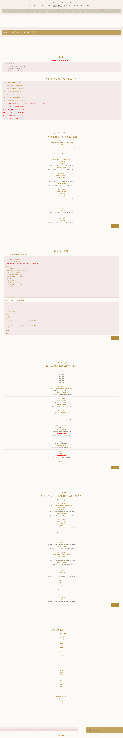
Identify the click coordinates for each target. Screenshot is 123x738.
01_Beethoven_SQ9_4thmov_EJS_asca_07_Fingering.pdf (61, 149)
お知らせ (23, 11)
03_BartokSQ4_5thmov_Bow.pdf (61, 415)
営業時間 (85, 11)
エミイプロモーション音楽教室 (34, 11)
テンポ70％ (61, 372)
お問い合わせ (99, 11)
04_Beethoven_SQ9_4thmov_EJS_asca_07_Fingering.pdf (61, 202)
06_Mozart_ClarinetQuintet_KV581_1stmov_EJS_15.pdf (61, 576)
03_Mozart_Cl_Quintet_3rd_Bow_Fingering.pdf (61, 548)
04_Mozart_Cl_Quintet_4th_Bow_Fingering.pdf (61, 564)
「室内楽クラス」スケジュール (9, 63)
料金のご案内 (71, 11)
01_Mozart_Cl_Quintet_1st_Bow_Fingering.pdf (61, 515)
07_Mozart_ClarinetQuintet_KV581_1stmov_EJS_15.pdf (61, 589)
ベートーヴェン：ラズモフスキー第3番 (11, 70)
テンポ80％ (61, 376)
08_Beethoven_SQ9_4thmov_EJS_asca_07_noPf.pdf (61, 222)
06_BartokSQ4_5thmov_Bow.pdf (61, 443)
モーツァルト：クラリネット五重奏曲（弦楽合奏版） (14, 66)
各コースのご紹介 (47, 11)
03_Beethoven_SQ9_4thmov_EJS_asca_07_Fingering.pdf (61, 185)
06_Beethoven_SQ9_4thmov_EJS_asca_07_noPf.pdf (61, 212)
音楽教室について (11, 729)
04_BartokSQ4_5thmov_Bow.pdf (61, 427)
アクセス (92, 11)
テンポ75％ (61, 374)
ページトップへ (115, 226)
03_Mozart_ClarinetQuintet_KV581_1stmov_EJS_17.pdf (61, 544)
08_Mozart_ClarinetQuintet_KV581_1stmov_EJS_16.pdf (61, 601)
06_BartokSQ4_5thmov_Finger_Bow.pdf (61, 447)
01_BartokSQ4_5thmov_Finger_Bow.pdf (61, 394)
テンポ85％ (61, 378)
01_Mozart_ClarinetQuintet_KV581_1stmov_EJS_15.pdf (61, 511)
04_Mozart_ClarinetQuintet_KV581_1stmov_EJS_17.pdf (61, 560)
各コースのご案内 (21, 729)
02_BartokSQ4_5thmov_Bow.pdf (61, 402)
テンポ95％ (61, 382)
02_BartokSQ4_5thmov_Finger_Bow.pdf (61, 406)
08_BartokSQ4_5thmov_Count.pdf (61, 457)
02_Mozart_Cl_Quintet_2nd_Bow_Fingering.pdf (61, 532)
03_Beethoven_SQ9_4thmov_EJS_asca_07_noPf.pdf (61, 181)
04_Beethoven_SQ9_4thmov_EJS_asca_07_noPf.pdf (61, 197)
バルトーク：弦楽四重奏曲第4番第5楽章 (11, 68)
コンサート (78, 11)
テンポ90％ (61, 380)
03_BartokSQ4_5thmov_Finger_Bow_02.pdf (61, 419)
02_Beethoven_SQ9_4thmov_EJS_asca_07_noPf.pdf (61, 165)
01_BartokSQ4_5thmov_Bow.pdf (61, 390)
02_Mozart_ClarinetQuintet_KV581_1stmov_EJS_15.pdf (61, 528)
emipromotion (94, 730)
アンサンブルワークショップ (59, 11)
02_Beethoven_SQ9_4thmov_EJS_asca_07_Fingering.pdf (61, 169)
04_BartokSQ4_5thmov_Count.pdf (61, 435)
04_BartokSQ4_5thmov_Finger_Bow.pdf (61, 431)
